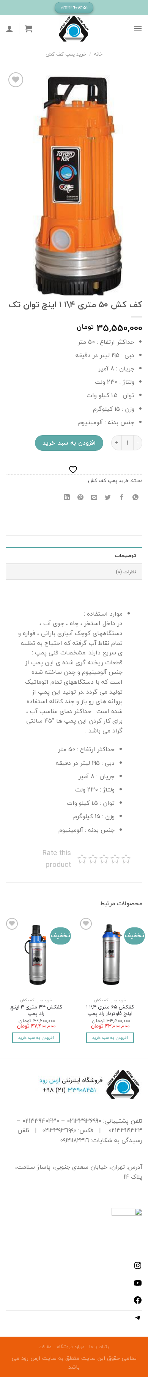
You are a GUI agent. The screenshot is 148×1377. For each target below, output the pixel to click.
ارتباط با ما (99, 1347)
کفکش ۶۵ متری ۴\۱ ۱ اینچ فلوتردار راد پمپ (110, 1010)
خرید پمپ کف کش (66, 54)
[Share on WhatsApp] (135, 497)
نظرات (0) (126, 572)
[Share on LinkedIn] (67, 497)
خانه (98, 54)
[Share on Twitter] (108, 497)
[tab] (74, 555)
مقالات (45, 1347)
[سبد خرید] (28, 28)
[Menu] (137, 28)
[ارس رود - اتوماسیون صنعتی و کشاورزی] (74, 28)
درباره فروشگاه (70, 1347)
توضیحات (125, 555)
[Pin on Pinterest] (80, 497)
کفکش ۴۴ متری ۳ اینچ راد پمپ (36, 1010)
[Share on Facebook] (121, 497)
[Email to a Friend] (94, 497)
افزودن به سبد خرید (69, 442)
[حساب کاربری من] (9, 28)
